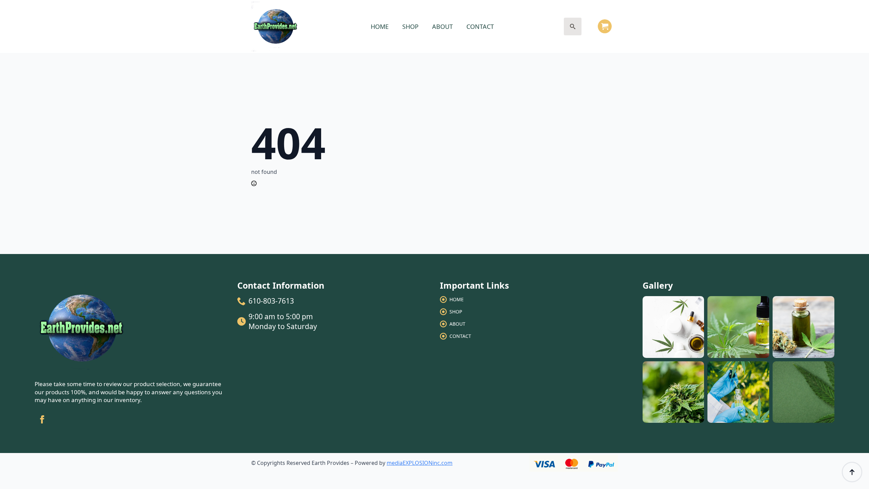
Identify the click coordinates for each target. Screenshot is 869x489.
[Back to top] (852, 472)
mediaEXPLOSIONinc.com (419, 463)
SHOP (410, 26)
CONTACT (480, 26)
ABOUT (442, 26)
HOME (380, 26)
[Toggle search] (572, 26)
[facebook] (42, 419)
